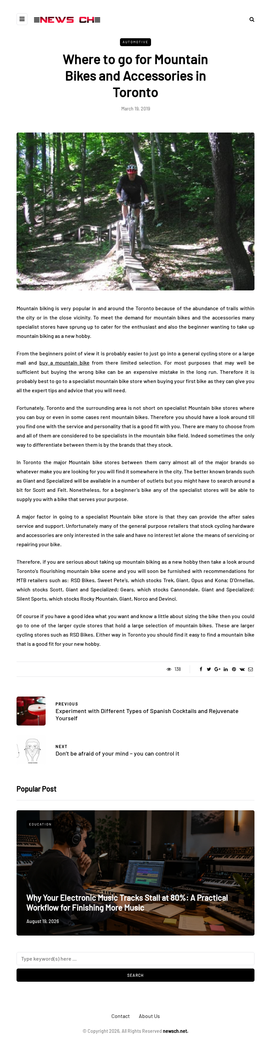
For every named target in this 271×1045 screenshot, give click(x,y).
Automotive (135, 42)
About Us (149, 1016)
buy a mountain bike (64, 362)
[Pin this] (234, 669)
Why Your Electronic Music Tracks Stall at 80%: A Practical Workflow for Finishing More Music (127, 902)
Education (40, 824)
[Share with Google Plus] (217, 669)
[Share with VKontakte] (242, 669)
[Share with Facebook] (201, 669)
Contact (120, 1016)
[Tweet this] (209, 669)
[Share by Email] (250, 669)
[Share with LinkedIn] (225, 669)
